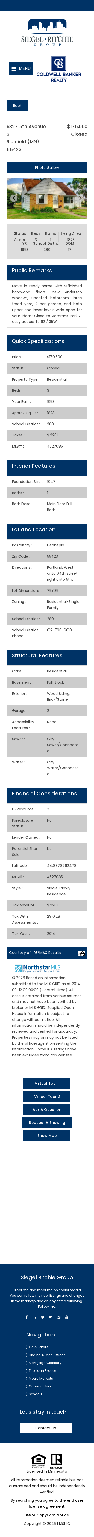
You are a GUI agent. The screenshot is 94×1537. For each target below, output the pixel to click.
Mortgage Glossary (45, 1362)
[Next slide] (80, 198)
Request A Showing (47, 1122)
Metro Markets (41, 1378)
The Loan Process (43, 1370)
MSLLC (64, 1523)
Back (17, 105)
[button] (21, 68)
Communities (40, 1386)
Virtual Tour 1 (47, 1083)
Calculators (38, 1347)
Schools (35, 1394)
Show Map (47, 1135)
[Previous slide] (13, 198)
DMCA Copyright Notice (46, 1515)
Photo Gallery (47, 167)
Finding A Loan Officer (47, 1354)
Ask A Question (47, 1109)
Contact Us (45, 1428)
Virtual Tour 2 (47, 1096)
